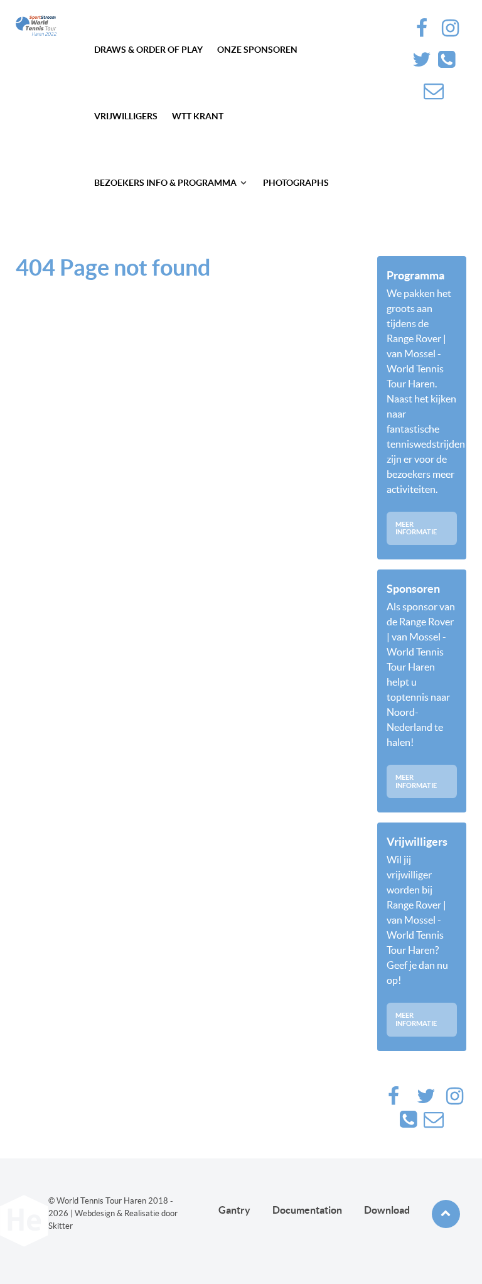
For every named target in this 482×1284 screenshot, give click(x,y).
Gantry (234, 1210)
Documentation (307, 1210)
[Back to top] (446, 1214)
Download (387, 1210)
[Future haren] (36, 26)
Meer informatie (416, 528)
